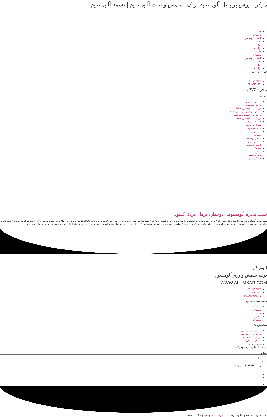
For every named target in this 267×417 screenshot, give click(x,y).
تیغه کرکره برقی (253, 125)
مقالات (258, 41)
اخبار (259, 45)
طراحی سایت (217, 415)
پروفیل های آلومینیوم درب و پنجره (245, 111)
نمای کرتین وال (254, 158)
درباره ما (257, 48)
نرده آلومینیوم (255, 155)
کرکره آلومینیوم (254, 145)
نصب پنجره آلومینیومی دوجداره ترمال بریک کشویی (219, 214)
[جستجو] (264, 362)
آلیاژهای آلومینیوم (253, 38)
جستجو (263, 353)
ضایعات (257, 135)
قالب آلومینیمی (254, 141)
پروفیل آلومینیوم (253, 101)
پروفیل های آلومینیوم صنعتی (248, 118)
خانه (259, 31)
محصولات (256, 35)
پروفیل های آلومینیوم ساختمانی (247, 115)
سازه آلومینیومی (253, 128)
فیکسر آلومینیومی (253, 138)
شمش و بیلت (255, 131)
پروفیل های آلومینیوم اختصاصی (247, 108)
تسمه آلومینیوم (254, 121)
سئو (207, 415)
